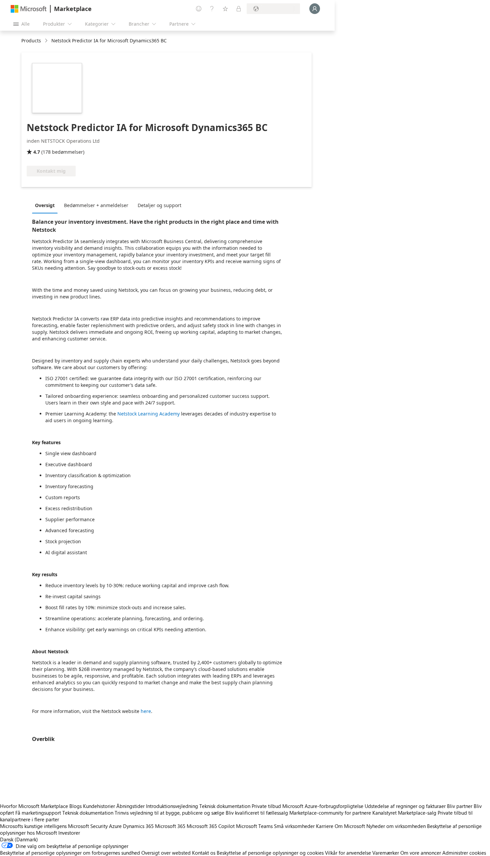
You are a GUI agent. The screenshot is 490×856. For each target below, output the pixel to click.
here (146, 711)
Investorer (69, 832)
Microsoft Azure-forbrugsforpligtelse (323, 806)
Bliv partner (459, 806)
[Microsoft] (29, 9)
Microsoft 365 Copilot (211, 826)
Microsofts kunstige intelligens (33, 826)
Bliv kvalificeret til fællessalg (257, 812)
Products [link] (31, 40)
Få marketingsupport (38, 812)
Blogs (75, 806)
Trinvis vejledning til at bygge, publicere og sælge (169, 812)
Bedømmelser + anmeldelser (96, 205)
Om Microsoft (350, 826)
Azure (115, 826)
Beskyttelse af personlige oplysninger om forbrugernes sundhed (70, 852)
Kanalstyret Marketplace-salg (404, 812)
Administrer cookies (464, 852)
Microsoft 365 (170, 826)
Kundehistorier (99, 806)
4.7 (36, 152)
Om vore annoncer (420, 852)
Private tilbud (266, 806)
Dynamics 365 (138, 826)
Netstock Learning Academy (148, 413)
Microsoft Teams (254, 826)
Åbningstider (130, 806)
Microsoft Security (88, 826)
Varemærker (385, 852)
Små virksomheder (294, 826)
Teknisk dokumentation (224, 806)
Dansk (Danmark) (19, 839)
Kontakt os (203, 852)
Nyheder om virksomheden (396, 826)
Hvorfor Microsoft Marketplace (34, 806)
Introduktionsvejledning (172, 806)
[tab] (46, 205)
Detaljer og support (159, 205)
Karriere (324, 826)
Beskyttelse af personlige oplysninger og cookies (270, 852)
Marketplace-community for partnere (330, 812)
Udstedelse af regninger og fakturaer (405, 806)
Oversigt (45, 205)
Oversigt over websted (166, 852)
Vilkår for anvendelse (348, 852)
